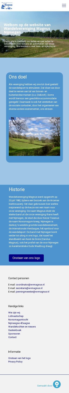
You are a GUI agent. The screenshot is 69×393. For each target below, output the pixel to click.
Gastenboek (14, 330)
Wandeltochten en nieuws (22, 326)
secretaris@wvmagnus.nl (29, 288)
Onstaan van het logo (19, 358)
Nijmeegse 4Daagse (19, 323)
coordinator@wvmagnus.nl (30, 284)
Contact (12, 337)
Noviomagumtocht (18, 319)
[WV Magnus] (7, 5)
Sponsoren (14, 333)
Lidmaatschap (16, 316)
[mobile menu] (64, 5)
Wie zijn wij (14, 312)
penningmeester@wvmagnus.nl (32, 291)
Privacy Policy (15, 361)
